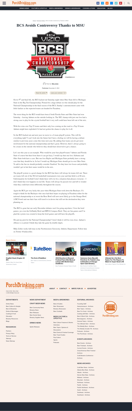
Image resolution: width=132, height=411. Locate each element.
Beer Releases (34, 312)
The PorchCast (81, 334)
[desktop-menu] (4, 3)
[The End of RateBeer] (41, 249)
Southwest (80, 395)
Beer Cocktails (57, 311)
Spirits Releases (35, 327)
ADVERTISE (91, 288)
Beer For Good (81, 311)
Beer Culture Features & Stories (63, 322)
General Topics (41, 20)
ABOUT (52, 288)
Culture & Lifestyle (39, 8)
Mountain (80, 380)
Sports (15, 264)
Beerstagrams (81, 319)
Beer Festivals (59, 266)
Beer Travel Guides (59, 335)
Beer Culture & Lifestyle (13, 306)
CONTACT (63, 288)
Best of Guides (57, 304)
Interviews (56, 325)
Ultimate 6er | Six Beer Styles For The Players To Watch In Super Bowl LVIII (114, 260)
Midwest (94, 270)
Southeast (80, 392)
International (88, 270)
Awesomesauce (82, 306)
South (74, 266)
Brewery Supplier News (37, 317)
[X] (102, 3)
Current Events (42, 260)
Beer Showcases (58, 306)
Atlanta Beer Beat (82, 370)
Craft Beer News (82, 367)
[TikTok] (116, 3)
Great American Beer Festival (86, 350)
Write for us (77, 288)
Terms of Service (11, 336)
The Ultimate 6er (121, 264)
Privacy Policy (10, 333)
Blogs (110, 8)
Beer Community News (37, 307)
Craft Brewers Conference (85, 355)
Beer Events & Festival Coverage (63, 332)
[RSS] (107, 3)
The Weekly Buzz (82, 326)
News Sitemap (10, 341)
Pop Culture (108, 264)
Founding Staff (81, 304)
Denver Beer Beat (82, 375)
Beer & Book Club (82, 316)
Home (34, 20)
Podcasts (56, 342)
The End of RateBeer (38, 258)
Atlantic (8, 262)
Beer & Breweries (56, 8)
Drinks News (24, 8)
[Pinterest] (120, 3)
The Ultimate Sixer (83, 324)
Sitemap (8, 338)
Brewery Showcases (59, 309)
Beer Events (83, 266)
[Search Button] (127, 3)
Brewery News (34, 310)
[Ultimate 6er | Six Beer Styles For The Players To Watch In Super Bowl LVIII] (115, 249)
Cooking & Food (89, 8)
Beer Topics (34, 260)
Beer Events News (35, 315)
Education (101, 8)
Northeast (80, 382)
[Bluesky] (111, 3)
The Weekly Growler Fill (84, 329)
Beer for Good (15, 262)
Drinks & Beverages (72, 8)
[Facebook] (98, 3)
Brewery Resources (12, 319)
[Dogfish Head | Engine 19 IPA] (16, 249)
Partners (8, 331)
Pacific (79, 385)
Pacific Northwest (82, 387)
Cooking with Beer (82, 314)
